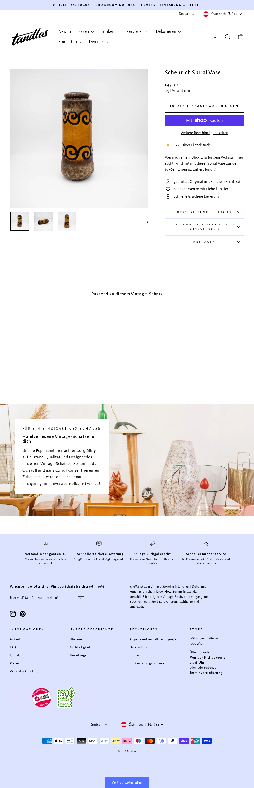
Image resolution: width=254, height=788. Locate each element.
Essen (84, 31)
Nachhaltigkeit (80, 647)
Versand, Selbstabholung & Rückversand (204, 227)
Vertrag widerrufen (127, 782)
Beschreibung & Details (204, 212)
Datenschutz (138, 647)
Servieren (136, 31)
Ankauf (15, 639)
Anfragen (204, 241)
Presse (14, 663)
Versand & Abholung (24, 671)
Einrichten (68, 42)
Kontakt (15, 655)
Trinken (108, 31)
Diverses (97, 42)
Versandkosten (182, 91)
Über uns (76, 639)
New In (64, 31)
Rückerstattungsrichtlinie (147, 663)
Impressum (138, 655)
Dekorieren (166, 31)
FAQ (13, 647)
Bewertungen (79, 655)
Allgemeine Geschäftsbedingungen (154, 639)
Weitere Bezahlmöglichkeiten (204, 133)
